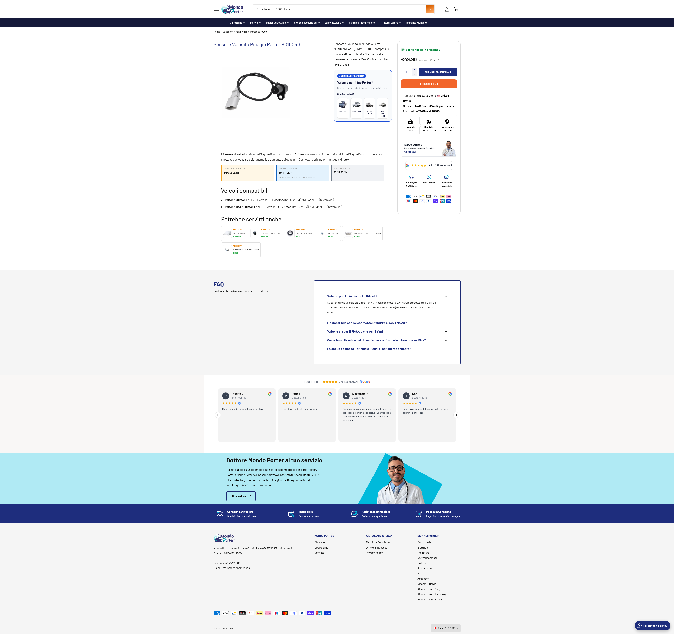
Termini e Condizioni (378, 542)
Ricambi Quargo (426, 583)
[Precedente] (218, 415)
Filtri (420, 573)
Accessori (423, 578)
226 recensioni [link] (443, 165)
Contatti (319, 552)
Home (217, 31)
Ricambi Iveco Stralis (430, 599)
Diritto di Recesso (377, 547)
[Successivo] (456, 415)
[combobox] (344, 9)
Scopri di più (239, 495)
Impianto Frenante (416, 22)
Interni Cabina (390, 22)
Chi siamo (320, 542)
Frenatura (423, 552)
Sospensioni (424, 568)
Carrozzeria (236, 22)
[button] (216, 9)
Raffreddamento (427, 557)
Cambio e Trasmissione (362, 22)
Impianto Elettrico (276, 22)
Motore (254, 22)
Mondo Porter (227, 628)
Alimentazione (333, 22)
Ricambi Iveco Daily (429, 589)
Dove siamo (321, 547)
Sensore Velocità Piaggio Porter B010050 (245, 31)
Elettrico (422, 547)
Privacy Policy (374, 552)
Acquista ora (429, 83)
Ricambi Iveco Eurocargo (432, 594)
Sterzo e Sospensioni (305, 22)
